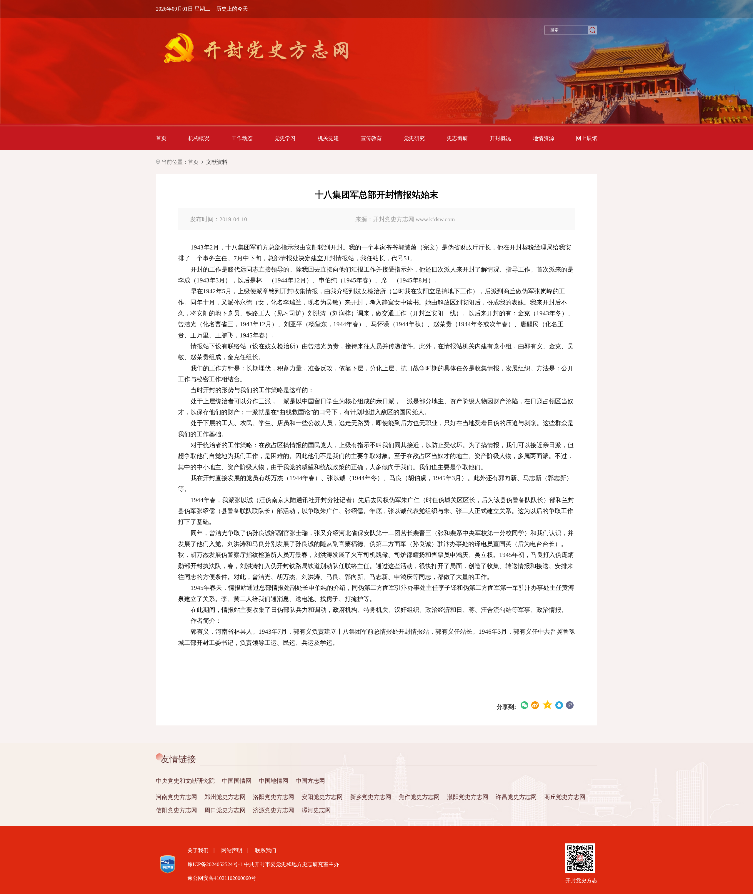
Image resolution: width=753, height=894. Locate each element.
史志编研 (457, 138)
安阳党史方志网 (322, 797)
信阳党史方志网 (176, 810)
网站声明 (231, 850)
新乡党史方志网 (370, 797)
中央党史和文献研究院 (185, 781)
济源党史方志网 (273, 810)
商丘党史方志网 (564, 797)
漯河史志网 (316, 810)
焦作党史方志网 (419, 797)
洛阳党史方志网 (273, 797)
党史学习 (285, 138)
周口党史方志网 (225, 810)
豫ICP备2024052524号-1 (214, 864)
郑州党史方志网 (225, 797)
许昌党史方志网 (516, 797)
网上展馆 (586, 138)
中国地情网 (273, 781)
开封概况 (500, 138)
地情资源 (543, 138)
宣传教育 (371, 138)
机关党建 (328, 138)
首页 (161, 138)
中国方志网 (310, 781)
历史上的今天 (232, 9)
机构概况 (198, 138)
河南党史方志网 (176, 797)
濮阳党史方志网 (467, 797)
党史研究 (414, 138)
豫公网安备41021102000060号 (221, 878)
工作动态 (242, 138)
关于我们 (198, 850)
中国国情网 (236, 781)
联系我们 (265, 850)
